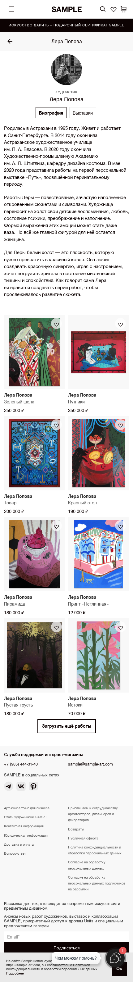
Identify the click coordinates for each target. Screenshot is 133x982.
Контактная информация (24, 825)
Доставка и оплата (19, 844)
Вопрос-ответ (15, 853)
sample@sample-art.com (90, 764)
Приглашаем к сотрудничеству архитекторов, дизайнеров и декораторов (93, 813)
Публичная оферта (83, 837)
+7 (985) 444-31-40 (21, 764)
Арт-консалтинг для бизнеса (26, 807)
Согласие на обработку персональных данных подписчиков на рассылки (96, 883)
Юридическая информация (26, 835)
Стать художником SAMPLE (26, 816)
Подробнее (15, 973)
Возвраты (76, 828)
